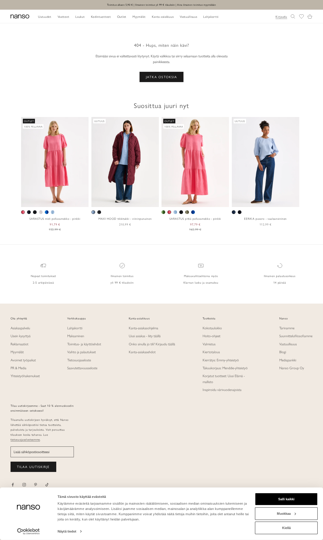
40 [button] (262, 202)
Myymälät (17, 351)
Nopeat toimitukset (43, 276)
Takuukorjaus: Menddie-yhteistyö (225, 367)
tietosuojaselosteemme (25, 439)
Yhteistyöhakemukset (25, 375)
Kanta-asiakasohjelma (143, 327)
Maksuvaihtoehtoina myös (201, 276)
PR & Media (18, 367)
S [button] (44, 202)
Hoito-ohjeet (211, 335)
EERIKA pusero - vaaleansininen (265, 218)
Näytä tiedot (67, 531)
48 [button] (287, 202)
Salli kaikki (286, 499)
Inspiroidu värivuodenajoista (222, 389)
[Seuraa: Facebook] (13, 484)
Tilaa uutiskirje (33, 466)
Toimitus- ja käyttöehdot (84, 343)
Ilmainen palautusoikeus (279, 276)
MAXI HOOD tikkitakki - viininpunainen (125, 218)
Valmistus (209, 343)
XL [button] (61, 202)
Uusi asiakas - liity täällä (145, 335)
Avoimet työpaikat (23, 359)
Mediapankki (287, 359)
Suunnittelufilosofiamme (295, 335)
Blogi (282, 351)
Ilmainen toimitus (122, 276)
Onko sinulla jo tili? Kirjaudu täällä (152, 343)
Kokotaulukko (212, 327)
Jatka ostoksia (161, 76)
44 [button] (275, 202)
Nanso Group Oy (291, 367)
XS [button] (39, 202)
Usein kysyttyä (21, 335)
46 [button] (281, 202)
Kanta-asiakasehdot (142, 351)
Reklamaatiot (19, 343)
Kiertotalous (211, 351)
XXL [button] (69, 202)
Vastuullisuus (288, 343)
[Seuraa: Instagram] (24, 484)
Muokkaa (284, 513)
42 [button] (268, 202)
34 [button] (243, 202)
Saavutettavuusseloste (82, 367)
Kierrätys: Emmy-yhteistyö (221, 359)
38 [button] (256, 202)
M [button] (50, 202)
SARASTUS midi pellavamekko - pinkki (54, 218)
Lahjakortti (74, 327)
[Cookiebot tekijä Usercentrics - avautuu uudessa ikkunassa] (28, 531)
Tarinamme (286, 327)
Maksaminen (75, 335)
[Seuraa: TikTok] (47, 484)
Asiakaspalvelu (20, 327)
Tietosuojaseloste (79, 359)
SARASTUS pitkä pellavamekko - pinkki (195, 218)
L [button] (55, 202)
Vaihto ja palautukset (81, 351)
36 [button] (249, 202)
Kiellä (286, 528)
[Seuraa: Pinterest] (35, 484)
